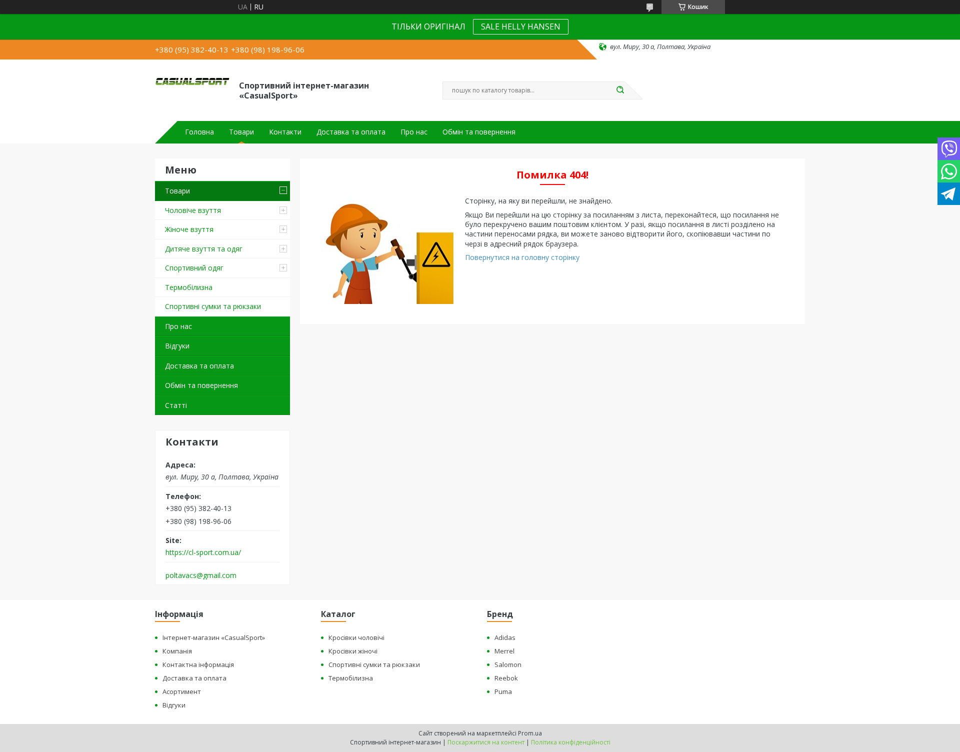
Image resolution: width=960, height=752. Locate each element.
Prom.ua (530, 733)
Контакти (285, 132)
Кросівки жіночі (353, 651)
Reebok (506, 678)
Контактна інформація (198, 664)
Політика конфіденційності (570, 742)
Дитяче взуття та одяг (203, 249)
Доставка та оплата (351, 132)
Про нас (414, 132)
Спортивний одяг (194, 267)
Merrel (504, 651)
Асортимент (181, 691)
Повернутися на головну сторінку (522, 257)
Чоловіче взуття (193, 210)
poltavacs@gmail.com (201, 575)
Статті (176, 405)
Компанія (177, 651)
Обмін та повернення (479, 132)
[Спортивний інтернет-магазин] (192, 89)
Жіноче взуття (189, 229)
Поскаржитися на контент (486, 742)
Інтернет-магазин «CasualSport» (213, 637)
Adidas (505, 637)
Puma (503, 691)
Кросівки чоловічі (356, 637)
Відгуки (177, 345)
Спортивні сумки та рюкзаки (213, 306)
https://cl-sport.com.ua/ (203, 552)
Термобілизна (188, 287)
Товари (241, 132)
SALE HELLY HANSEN (520, 26)
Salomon (508, 664)
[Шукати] (620, 91)
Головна (199, 132)
